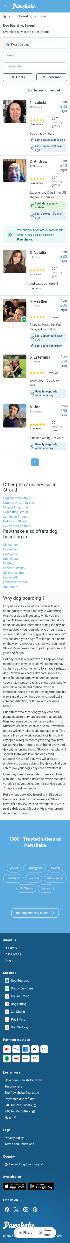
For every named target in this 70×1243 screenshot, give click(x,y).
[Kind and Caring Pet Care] (35, 427)
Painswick (10, 554)
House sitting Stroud (17, 526)
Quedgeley (10, 587)
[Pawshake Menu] (5, 6)
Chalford (9, 563)
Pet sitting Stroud (15, 521)
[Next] (43, 462)
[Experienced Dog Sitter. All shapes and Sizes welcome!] (35, 189)
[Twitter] (16, 1209)
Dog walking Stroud (16, 507)
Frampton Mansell (15, 582)
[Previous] (26, 462)
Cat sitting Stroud (15, 517)
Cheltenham (11, 549)
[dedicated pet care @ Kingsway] (35, 271)
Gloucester (10, 545)
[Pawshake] (24, 6)
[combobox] (35, 44)
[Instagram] (26, 1209)
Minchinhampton (14, 573)
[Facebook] (7, 1209)
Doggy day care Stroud (18, 503)
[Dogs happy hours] (35, 126)
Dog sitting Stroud (15, 512)
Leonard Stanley (14, 568)
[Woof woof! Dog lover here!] (35, 376)
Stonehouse (11, 559)
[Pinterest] (35, 1209)
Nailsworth (10, 577)
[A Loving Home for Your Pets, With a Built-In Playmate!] (35, 323)
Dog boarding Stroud (17, 498)
